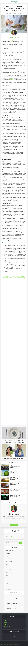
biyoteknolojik (21, 276)
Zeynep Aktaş (15, 37)
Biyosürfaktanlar (13, 276)
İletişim (5, 622)
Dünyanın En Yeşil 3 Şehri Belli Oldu (15, 472)
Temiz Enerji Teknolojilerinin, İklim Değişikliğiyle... (14, 478)
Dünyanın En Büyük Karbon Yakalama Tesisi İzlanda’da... (15, 466)
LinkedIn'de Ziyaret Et (14, 520)
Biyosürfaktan (5, 276)
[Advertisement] (14, 296)
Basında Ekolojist (7, 626)
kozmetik (19, 42)
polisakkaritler (11, 279)
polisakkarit (5, 279)
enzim (4, 277)
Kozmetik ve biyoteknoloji (7, 40)
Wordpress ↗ (18, 644)
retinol (16, 279)
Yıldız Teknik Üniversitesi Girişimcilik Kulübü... (15, 490)
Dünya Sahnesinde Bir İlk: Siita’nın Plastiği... (15, 484)
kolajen (15, 277)
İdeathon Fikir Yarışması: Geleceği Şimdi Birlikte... (15, 496)
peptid (24, 277)
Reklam (5, 624)
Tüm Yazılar (14, 525)
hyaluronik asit (9, 277)
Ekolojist (13, 642)
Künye (5, 620)
